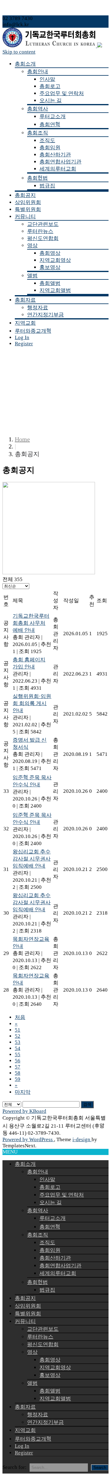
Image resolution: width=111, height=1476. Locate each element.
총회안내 (37, 71)
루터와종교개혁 (33, 331)
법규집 (47, 186)
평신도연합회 (43, 238)
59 (17, 1079)
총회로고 (49, 86)
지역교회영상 (55, 260)
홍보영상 (49, 267)
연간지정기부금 (45, 315)
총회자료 (25, 300)
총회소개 (25, 64)
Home (22, 439)
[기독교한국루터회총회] (52, 46)
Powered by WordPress (28, 1139)
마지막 (23, 1092)
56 (17, 1061)
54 (17, 1048)
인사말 (47, 79)
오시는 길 (50, 100)
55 (17, 1054)
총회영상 (49, 253)
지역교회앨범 (55, 290)
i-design (82, 1139)
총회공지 (25, 195)
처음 (20, 1017)
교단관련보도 (43, 224)
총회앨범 (49, 283)
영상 (32, 245)
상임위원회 (28, 202)
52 (17, 1036)
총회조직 (37, 133)
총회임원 (49, 147)
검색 (87, 1104)
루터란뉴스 (40, 231)
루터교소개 (52, 116)
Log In (22, 337)
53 (17, 1042)
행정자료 (37, 308)
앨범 (32, 276)
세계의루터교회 (57, 169)
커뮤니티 (25, 216)
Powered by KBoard (24, 1111)
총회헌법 (37, 178)
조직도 (47, 140)
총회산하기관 (55, 155)
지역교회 (25, 323)
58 (17, 1073)
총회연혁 (49, 124)
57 (17, 1067)
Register (24, 344)
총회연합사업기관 (60, 162)
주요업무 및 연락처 (61, 93)
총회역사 (37, 109)
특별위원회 (28, 209)
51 (17, 1030)
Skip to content (18, 52)
